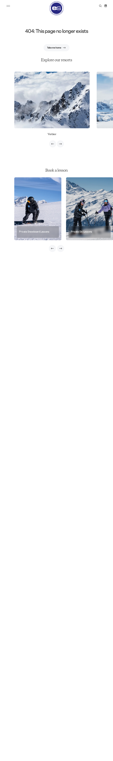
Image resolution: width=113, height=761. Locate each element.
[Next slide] (60, 143)
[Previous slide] (52, 143)
